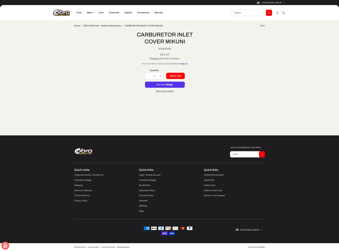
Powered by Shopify (256, 247)
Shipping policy (123, 247)
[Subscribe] (262, 154)
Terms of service (108, 247)
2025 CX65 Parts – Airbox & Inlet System (102, 26)
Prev (262, 26)
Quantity (154, 70)
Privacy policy (93, 247)
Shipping (154, 58)
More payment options (165, 91)
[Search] (269, 13)
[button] (90, 13)
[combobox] (251, 13)
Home (77, 26)
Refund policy (79, 247)
